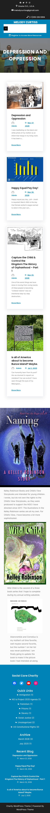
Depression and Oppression (21, 117)
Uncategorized (25, 722)
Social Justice (24, 718)
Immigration (24, 695)
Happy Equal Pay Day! (25, 188)
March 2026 (24, 739)
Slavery (24, 713)
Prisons (24, 708)
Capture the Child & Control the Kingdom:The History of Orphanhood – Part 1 (25, 264)
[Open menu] (6, 28)
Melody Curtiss (26, 22)
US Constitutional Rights (24, 727)
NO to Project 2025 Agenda (25, 699)
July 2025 (24, 743)
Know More (16, 145)
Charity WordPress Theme (18, 806)
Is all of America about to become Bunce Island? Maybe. (25, 361)
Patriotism (25, 704)
